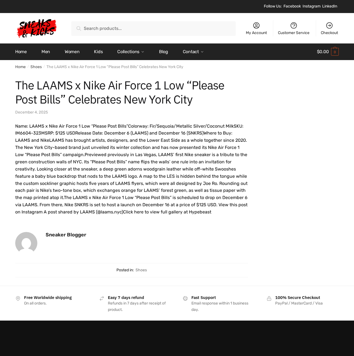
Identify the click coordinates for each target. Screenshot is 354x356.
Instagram (312, 6)
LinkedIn (329, 6)
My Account (256, 32)
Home (20, 67)
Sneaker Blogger (66, 235)
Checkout (329, 32)
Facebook (292, 6)
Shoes (36, 67)
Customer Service (293, 32)
